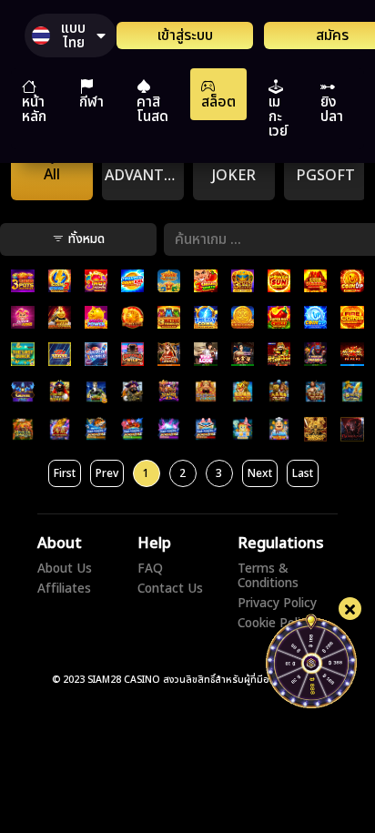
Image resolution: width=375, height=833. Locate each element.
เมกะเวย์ (278, 116)
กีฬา (91, 102)
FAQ (150, 569)
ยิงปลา (331, 109)
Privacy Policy (277, 603)
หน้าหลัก (34, 109)
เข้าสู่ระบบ (185, 35)
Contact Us (170, 589)
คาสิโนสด (152, 109)
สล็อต (218, 102)
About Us (64, 569)
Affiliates (64, 589)
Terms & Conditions (268, 576)
